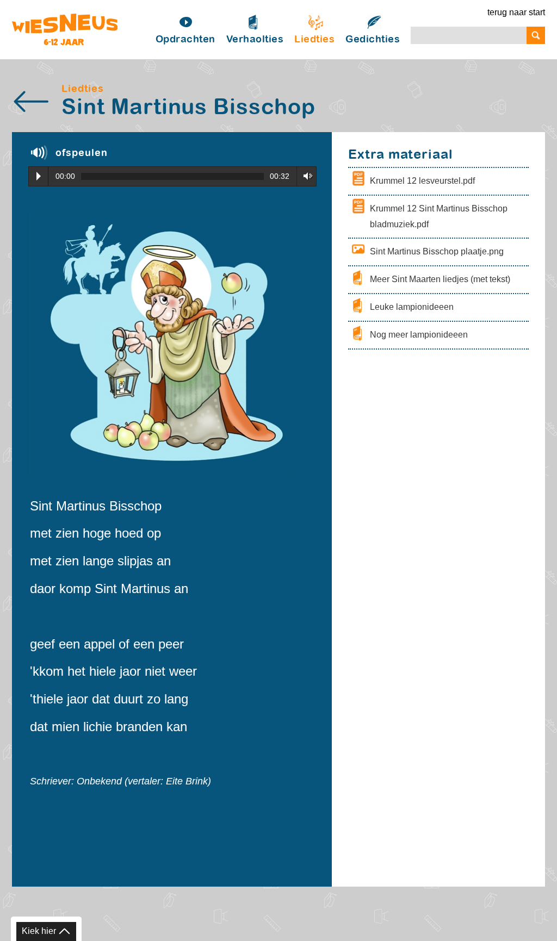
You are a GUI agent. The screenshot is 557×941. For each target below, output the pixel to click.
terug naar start (516, 12)
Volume (305, 176)
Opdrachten (185, 40)
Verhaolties (255, 40)
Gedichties (372, 40)
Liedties (314, 40)
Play (38, 176)
